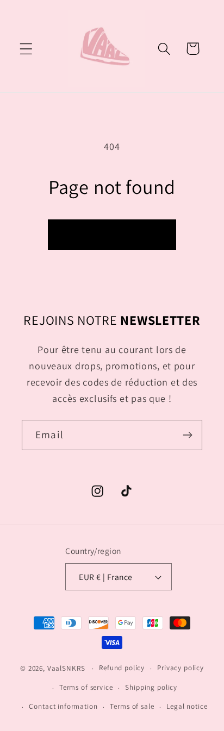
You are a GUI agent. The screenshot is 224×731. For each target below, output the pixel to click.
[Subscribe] (187, 435)
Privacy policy (180, 667)
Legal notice (186, 706)
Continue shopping (111, 235)
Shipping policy (151, 687)
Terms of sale (132, 706)
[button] (26, 48)
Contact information (63, 706)
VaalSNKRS (66, 668)
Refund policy (122, 667)
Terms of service (86, 687)
